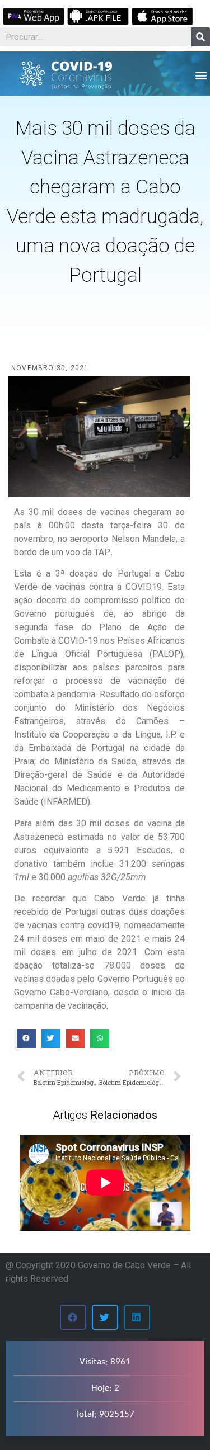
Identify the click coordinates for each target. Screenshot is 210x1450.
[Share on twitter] (50, 1038)
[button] (201, 74)
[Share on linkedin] (137, 1317)
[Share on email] (75, 1038)
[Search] (200, 36)
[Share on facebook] (26, 1038)
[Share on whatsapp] (99, 1038)
